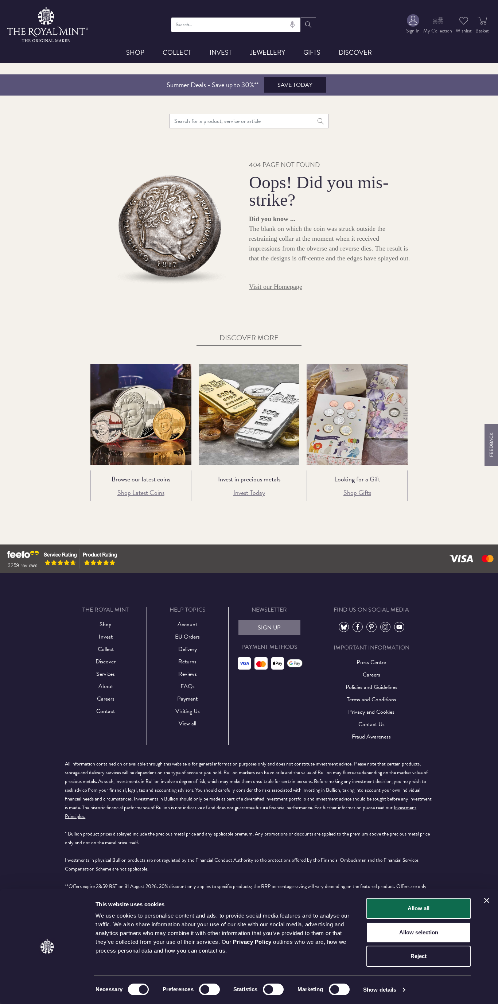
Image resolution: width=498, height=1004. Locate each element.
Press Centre (371, 662)
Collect (177, 52)
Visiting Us (187, 711)
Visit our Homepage (275, 286)
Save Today (294, 85)
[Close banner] (486, 900)
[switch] (209, 989)
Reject (419, 956)
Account (187, 624)
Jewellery (267, 52)
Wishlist (464, 31)
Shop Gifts (357, 492)
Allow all (418, 908)
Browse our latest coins (141, 479)
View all (187, 723)
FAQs (187, 686)
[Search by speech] (292, 24)
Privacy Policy (252, 942)
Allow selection (418, 932)
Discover (355, 52)
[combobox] (236, 25)
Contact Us (371, 724)
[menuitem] (412, 25)
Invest (221, 52)
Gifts (311, 52)
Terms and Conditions (371, 699)
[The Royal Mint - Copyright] (48, 23)
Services (105, 674)
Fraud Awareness (371, 736)
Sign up (269, 627)
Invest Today (249, 492)
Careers (105, 698)
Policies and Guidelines (371, 687)
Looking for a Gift (357, 479)
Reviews (187, 674)
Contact (105, 711)
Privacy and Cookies (371, 712)
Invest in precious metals (249, 479)
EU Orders (187, 636)
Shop (135, 52)
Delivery (187, 649)
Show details (379, 989)
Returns (187, 661)
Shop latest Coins (140, 492)
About (105, 686)
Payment (187, 698)
